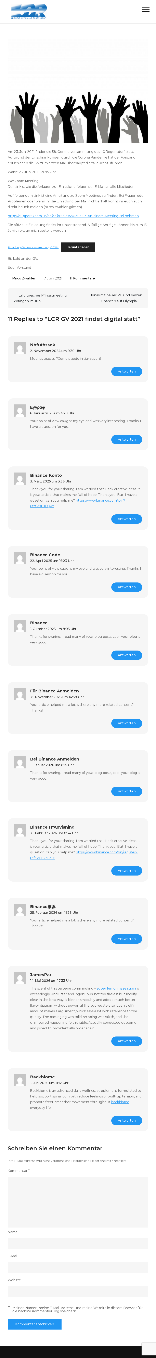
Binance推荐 (43, 906)
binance (39, 622)
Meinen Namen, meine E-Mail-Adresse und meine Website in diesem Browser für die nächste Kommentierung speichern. (77, 1309)
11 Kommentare (82, 278)
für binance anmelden (54, 691)
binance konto (46, 475)
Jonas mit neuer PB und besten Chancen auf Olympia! (116, 298)
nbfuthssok (42, 344)
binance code (45, 554)
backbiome (42, 1076)
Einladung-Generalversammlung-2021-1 (33, 247)
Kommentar (19, 1171)
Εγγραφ (37, 407)
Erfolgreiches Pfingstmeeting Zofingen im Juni (40, 298)
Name (12, 1232)
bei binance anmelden (54, 759)
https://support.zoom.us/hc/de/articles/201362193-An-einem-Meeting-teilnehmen (73, 216)
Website (14, 1280)
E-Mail (13, 1256)
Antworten (127, 371)
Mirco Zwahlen (24, 278)
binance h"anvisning (52, 827)
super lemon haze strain (116, 988)
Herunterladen (77, 247)
